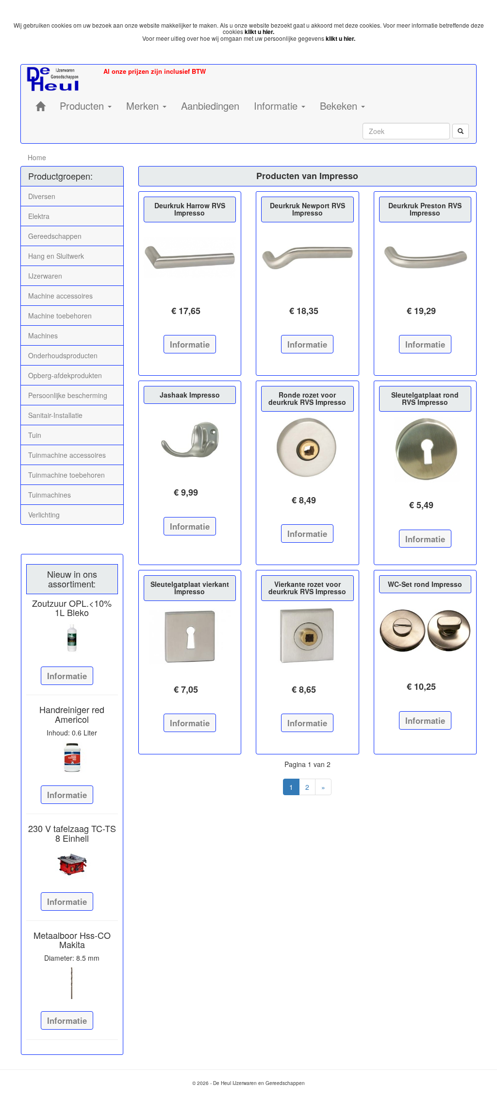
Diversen (41, 196)
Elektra (39, 216)
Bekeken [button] (340, 106)
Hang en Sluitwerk (56, 256)
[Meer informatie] (72, 638)
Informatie (67, 676)
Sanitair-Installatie (55, 415)
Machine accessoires (60, 295)
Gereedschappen (55, 236)
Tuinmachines (49, 495)
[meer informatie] (190, 258)
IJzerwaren (45, 276)
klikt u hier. (259, 31)
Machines (43, 335)
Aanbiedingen (210, 106)
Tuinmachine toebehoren (66, 475)
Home (37, 157)
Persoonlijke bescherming (67, 395)
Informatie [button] (277, 106)
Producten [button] (83, 106)
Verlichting (44, 514)
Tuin (34, 435)
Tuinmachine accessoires (67, 455)
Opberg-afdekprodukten (65, 375)
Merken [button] (144, 106)
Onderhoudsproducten (63, 355)
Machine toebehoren (60, 315)
